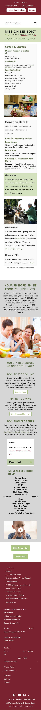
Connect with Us (12, 6)
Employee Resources (13, 592)
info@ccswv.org (10, 662)
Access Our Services (16, 10)
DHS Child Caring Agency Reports (18, 585)
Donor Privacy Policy (13, 588)
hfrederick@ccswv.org (13, 249)
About (22, 2)
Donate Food (20, 392)
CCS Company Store (13, 575)
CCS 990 (7, 679)
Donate (32, 10)
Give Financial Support (20, 414)
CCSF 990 (7, 676)
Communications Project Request (18, 578)
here (32, 263)
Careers (8, 571)
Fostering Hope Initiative (15, 595)
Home (16, 2)
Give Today (20, 557)
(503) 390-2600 (27, 651)
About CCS (10, 568)
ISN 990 (7, 683)
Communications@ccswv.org (16, 432)
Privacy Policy (9, 667)
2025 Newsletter (20, 548)
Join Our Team (27, 6)
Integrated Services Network (16, 599)
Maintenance (11, 602)
